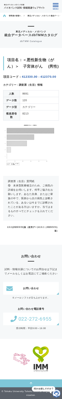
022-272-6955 (35, 319)
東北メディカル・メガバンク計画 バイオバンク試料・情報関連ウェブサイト (24, 6)
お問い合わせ (31, 288)
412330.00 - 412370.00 (39, 76)
